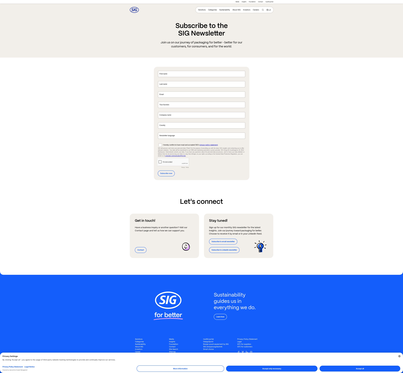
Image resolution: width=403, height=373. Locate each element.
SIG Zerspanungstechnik (212, 347)
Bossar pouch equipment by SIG (216, 344)
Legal (239, 342)
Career (137, 352)
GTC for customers (244, 347)
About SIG (236, 10)
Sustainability (224, 10)
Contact (260, 2)
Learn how (220, 317)
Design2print (208, 342)
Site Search (173, 349)
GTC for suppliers (244, 344)
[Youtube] (252, 352)
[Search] (262, 9)
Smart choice (208, 349)
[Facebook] (239, 352)
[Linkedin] (248, 352)
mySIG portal (269, 2)
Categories (212, 10)
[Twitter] (243, 352)
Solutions (202, 10)
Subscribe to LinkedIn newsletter (224, 250)
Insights (244, 2)
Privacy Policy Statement (247, 339)
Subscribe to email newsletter (223, 241)
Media (237, 2)
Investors (246, 10)
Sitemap (172, 352)
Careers (256, 10)
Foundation (252, 2)
